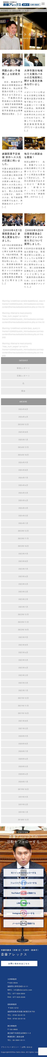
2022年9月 (23, 637)
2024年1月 (23, 523)
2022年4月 (23, 668)
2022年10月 (23, 630)
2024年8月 (23, 470)
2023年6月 (23, 576)
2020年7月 (23, 751)
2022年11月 (23, 622)
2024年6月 (23, 485)
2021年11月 (23, 706)
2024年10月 (23, 455)
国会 (23, 391)
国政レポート (23, 368)
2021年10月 (23, 713)
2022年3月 (23, 675)
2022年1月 (23, 690)
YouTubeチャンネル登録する (23, 893)
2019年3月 (23, 804)
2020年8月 (23, 744)
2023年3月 (23, 592)
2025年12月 (23, 424)
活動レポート (23, 376)
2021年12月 (23, 698)
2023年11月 (23, 538)
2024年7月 (23, 478)
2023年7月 (23, 569)
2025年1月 (23, 440)
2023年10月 (23, 546)
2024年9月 (23, 462)
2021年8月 (23, 721)
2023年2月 (23, 599)
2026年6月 (23, 417)
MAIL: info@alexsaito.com (20, 990)
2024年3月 (23, 508)
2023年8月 (23, 561)
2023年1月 (23, 607)
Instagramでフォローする (23, 913)
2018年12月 (23, 820)
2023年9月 (23, 554)
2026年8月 (23, 409)
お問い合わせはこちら (19, 963)
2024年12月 (23, 447)
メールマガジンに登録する (23, 923)
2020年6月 (23, 759)
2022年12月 (23, 614)
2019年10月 (23, 789)
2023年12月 (23, 531)
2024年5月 (23, 493)
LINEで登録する (23, 903)
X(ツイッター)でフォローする (23, 872)
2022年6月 (23, 652)
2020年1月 (23, 782)
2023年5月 (23, 584)
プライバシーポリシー (10, 1047)
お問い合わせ (27, 1047)
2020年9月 (23, 736)
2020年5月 (23, 766)
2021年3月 (23, 728)
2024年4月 (23, 500)
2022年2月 (23, 683)
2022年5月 (23, 660)
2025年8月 (23, 432)
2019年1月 (23, 812)
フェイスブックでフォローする (23, 882)
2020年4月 (23, 774)
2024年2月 (23, 516)
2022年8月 (23, 645)
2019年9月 (23, 797)
